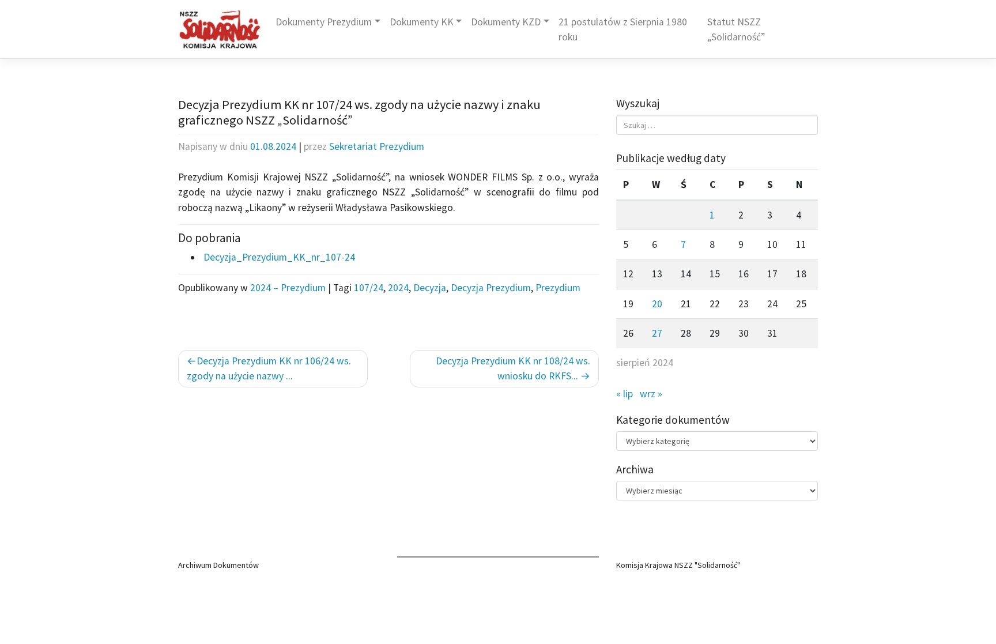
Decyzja (429, 287)
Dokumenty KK (422, 22)
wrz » (651, 393)
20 (657, 303)
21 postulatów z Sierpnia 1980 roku (623, 29)
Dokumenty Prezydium (324, 22)
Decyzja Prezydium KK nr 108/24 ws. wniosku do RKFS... (513, 368)
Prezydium (557, 287)
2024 (398, 287)
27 (657, 333)
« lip (624, 393)
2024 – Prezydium (288, 287)
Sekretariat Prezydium (376, 146)
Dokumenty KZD (506, 22)
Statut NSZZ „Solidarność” (736, 29)
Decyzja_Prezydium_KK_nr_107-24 (278, 257)
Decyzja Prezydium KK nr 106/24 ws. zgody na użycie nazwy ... (269, 368)
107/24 (368, 287)
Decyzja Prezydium (491, 287)
